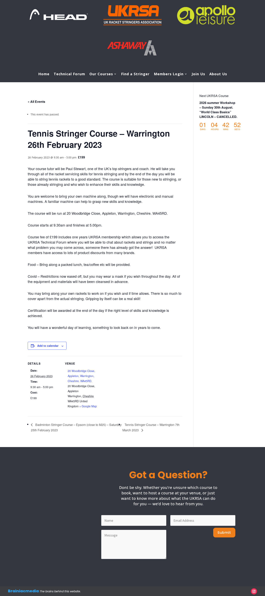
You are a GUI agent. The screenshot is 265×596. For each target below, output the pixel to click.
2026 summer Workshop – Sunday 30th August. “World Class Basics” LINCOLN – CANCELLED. (218, 109)
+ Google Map (88, 406)
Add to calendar (47, 346)
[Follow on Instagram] (254, 591)
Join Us (198, 74)
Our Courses (101, 74)
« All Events (36, 101)
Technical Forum (69, 74)
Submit (224, 532)
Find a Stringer (135, 74)
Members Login (169, 74)
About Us (218, 74)
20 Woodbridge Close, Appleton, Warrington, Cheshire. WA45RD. (81, 376)
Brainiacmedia (23, 591)
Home (43, 74)
